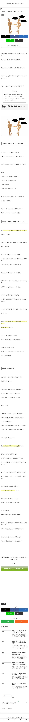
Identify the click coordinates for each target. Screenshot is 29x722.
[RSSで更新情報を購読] (21, 621)
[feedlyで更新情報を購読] (7, 621)
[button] (19, 40)
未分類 (4, 603)
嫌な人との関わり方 (11, 100)
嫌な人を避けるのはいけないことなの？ (14, 94)
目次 (12, 91)
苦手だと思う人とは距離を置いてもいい (15, 98)
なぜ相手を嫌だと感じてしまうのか (14, 96)
